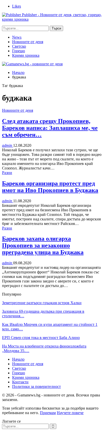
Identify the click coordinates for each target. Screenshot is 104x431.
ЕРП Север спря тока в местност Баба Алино (41, 337)
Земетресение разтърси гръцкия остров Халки (42, 303)
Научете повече (70, 413)
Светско (19, 46)
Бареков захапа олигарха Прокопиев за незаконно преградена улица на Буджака (43, 245)
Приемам (48, 413)
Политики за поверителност (36, 386)
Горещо (18, 51)
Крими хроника (25, 55)
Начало (18, 359)
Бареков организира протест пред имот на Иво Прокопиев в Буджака (50, 186)
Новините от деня (27, 42)
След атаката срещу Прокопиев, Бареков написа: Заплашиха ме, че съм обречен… (50, 128)
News (16, 37)
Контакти (20, 382)
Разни (7, 172)
